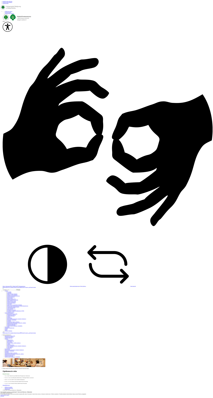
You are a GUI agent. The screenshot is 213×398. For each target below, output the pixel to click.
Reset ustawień (133, 286)
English (6, 287)
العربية (29, 287)
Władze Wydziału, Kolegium (12, 293)
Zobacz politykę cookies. (4, 395)
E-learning (9, 320)
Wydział (6, 290)
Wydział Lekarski (8, 12)
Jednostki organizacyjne (11, 298)
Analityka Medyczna (11, 315)
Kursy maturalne (10, 308)
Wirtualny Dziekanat (8, 330)
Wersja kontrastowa (21, 286)
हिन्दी (21, 287)
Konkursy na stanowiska (11, 301)
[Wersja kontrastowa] (3, 331)
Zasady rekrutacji (10, 346)
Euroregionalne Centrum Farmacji (13, 306)
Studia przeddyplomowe (9, 312)
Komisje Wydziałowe (11, 296)
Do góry (8, 385)
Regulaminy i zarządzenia (11, 319)
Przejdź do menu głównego (7, 1)
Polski (4, 287)
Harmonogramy (10, 339)
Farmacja (9, 316)
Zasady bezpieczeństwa (11, 302)
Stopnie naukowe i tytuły (11, 300)
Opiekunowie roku (10, 340)
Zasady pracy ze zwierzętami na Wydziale (14, 304)
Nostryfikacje (9, 303)
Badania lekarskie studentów (12, 323)
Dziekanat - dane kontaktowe (12, 294)
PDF (6, 385)
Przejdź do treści (5, 3)
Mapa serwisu (7, 389)
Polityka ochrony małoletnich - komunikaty (14, 325)
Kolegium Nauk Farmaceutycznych (13, 295)
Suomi (31, 287)
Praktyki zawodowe (10, 344)
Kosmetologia (9, 317)
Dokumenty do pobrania (11, 314)
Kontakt (6, 328)
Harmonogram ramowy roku (12, 313)
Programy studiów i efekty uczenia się (14, 342)
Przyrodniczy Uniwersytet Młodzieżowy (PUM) (15, 310)
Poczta (6, 329)
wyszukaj (4, 289)
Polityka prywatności (8, 387)
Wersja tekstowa (83, 286)
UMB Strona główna (8, 11)
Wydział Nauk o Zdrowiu (9, 13)
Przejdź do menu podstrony (7, 2)
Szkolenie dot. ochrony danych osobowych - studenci (16, 322)
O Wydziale (9, 291)
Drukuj (4, 385)
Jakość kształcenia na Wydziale (12, 299)
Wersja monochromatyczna (74, 286)
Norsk (23, 287)
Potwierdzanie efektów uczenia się (13, 321)
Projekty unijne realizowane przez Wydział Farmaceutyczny (17, 305)
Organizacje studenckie (11, 324)
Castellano (12, 287)
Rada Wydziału (10, 297)
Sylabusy (9, 343)
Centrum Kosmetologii (11, 307)
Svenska (34, 287)
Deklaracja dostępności (9, 388)
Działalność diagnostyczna (9, 327)
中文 (9, 287)
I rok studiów (7, 326)
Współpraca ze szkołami (11, 309)
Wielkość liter (14, 286)
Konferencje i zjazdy (11, 311)
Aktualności (9, 292)
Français (18, 287)
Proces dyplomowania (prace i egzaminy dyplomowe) (16, 318)
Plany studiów (9, 341)
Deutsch (15, 287)
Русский (26, 287)
